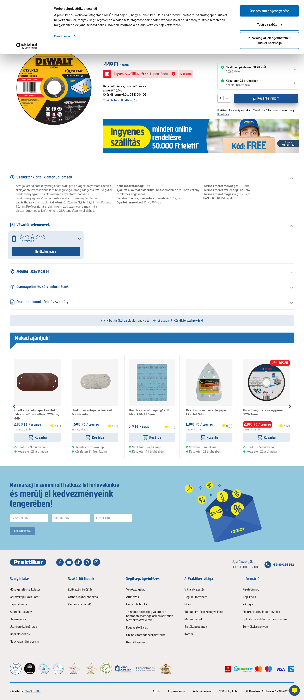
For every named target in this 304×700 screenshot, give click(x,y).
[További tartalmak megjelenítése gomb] (290, 406)
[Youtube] (69, 562)
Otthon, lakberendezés (83, 597)
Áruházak (132, 597)
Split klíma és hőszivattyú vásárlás (265, 619)
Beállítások (62, 36)
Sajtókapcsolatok (195, 626)
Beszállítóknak (135, 642)
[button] (264, 69)
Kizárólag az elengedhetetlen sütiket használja (269, 40)
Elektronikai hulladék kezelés (261, 611)
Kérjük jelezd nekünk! (188, 320)
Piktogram (249, 604)
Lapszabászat (19, 604)
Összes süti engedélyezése (269, 11)
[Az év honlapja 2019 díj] (58, 668)
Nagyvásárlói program (24, 641)
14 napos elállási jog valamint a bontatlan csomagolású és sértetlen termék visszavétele (149, 616)
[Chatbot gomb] (294, 690)
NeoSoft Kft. (33, 691)
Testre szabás (267, 24)
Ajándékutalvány (21, 611)
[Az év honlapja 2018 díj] (44, 668)
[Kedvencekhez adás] (16, 361)
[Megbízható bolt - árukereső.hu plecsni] (106, 668)
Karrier (188, 634)
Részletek (223, 114)
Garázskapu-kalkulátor (24, 597)
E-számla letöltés (137, 604)
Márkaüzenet (193, 619)
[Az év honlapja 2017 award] (90, 668)
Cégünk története (195, 597)
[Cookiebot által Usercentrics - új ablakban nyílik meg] (27, 46)
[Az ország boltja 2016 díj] (73, 668)
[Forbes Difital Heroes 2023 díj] (30, 668)
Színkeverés (18, 619)
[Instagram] (96, 562)
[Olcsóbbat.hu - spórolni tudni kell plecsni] (146, 668)
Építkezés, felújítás (80, 589)
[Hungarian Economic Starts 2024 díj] (16, 668)
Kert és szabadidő (79, 604)
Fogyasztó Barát (137, 627)
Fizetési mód (251, 589)
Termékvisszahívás (255, 626)
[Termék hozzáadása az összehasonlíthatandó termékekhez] (21, 360)
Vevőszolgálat (135, 589)
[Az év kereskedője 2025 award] (165, 668)
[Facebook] (60, 562)
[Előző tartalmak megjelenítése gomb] (14, 406)
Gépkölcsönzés (20, 634)
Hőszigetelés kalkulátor (25, 589)
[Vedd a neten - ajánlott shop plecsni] (123, 668)
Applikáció (249, 597)
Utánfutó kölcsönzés (23, 626)
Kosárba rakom (268, 98)
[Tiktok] (78, 562)
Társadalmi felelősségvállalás (203, 611)
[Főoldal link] (28, 562)
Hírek (187, 604)
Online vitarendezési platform (145, 635)
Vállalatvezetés (194, 589)
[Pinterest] (87, 562)
